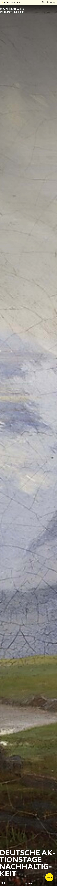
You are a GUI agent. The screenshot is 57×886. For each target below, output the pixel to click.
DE (51, 3)
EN (54, 3)
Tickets (48, 877)
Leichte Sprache (43, 2)
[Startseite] (13, 10)
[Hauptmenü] (53, 9)
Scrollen (28, 883)
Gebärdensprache (47, 2)
